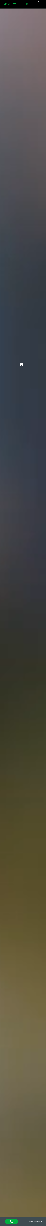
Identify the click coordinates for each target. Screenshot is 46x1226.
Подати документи (34, 1221)
